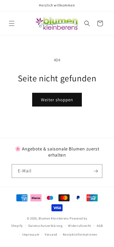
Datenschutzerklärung (45, 226)
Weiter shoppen (57, 99)
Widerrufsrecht (79, 226)
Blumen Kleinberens (54, 218)
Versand (51, 234)
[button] (11, 23)
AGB (100, 226)
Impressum (30, 234)
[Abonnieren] (95, 171)
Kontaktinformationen (80, 234)
